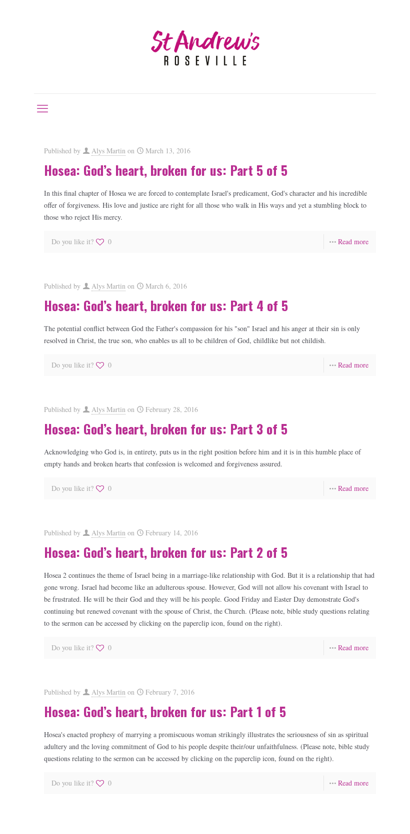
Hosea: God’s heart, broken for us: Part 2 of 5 (166, 552)
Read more (353, 241)
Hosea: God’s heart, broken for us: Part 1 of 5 (165, 711)
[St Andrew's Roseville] (205, 46)
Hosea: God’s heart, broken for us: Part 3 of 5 (166, 428)
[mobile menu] (42, 107)
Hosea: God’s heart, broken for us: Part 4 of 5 (166, 305)
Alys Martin (109, 150)
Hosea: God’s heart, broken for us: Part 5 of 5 (166, 170)
